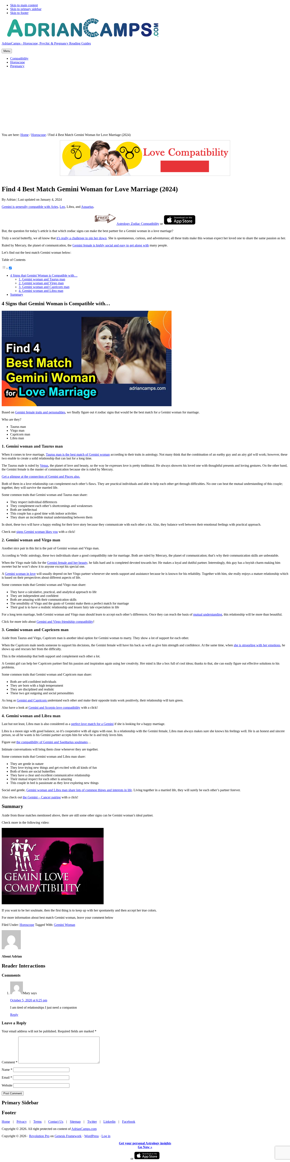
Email (7, 1077)
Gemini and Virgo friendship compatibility (65, 621)
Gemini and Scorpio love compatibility (54, 707)
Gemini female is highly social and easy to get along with (110, 245)
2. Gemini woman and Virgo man (41, 283)
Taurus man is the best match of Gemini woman (78, 454)
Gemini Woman (64, 925)
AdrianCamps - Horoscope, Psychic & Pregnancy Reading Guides (46, 43)
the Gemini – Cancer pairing (42, 797)
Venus (44, 465)
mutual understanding (207, 614)
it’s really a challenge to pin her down (81, 238)
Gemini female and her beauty (67, 562)
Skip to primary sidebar (25, 9)
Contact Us (55, 1121)
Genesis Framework (68, 1136)
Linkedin (109, 1121)
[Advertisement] (145, 101)
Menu (6, 51)
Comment (9, 1062)
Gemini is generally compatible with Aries (30, 207)
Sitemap (75, 1121)
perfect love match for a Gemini (92, 724)
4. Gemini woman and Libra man (41, 291)
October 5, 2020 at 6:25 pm (28, 1000)
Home (6, 1121)
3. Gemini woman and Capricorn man (44, 287)
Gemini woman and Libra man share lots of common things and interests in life (79, 790)
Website (7, 1085)
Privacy (22, 1121)
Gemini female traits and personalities (40, 412)
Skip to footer (19, 13)
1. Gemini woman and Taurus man (42, 279)
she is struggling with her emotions (257, 645)
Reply (14, 1014)
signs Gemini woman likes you (37, 531)
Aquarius (87, 207)
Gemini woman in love (20, 573)
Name (7, 1069)
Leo (62, 207)
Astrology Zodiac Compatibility (138, 223)
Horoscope (27, 925)
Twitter (92, 1121)
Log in (105, 1136)
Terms (37, 1121)
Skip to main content (24, 5)
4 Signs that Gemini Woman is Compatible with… (43, 275)
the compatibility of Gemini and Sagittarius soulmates (52, 742)
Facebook (128, 1121)
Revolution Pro (39, 1136)
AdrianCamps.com (84, 1129)
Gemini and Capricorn (32, 700)
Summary (16, 294)
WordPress (91, 1136)
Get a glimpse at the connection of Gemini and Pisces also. (41, 476)
